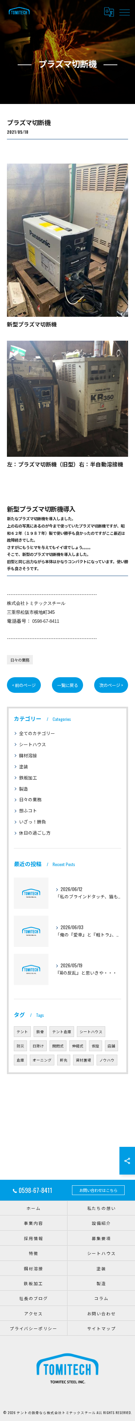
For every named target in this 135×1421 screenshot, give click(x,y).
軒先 (64, 1060)
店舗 (111, 1045)
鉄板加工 (28, 777)
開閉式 (58, 1045)
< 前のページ (24, 685)
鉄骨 (40, 1031)
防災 (20, 1045)
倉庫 (20, 1060)
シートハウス (32, 744)
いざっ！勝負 (32, 821)
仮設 (95, 1045)
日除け (38, 1045)
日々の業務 (19, 660)
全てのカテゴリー (37, 733)
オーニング (42, 1060)
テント (22, 1031)
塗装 (23, 766)
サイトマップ (101, 1328)
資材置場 (83, 1060)
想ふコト (28, 810)
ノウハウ (107, 1060)
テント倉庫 (61, 1031)
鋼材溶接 (28, 755)
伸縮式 (77, 1045)
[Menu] (124, 11)
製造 (23, 788)
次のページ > (111, 685)
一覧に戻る (67, 685)
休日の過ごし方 (35, 832)
